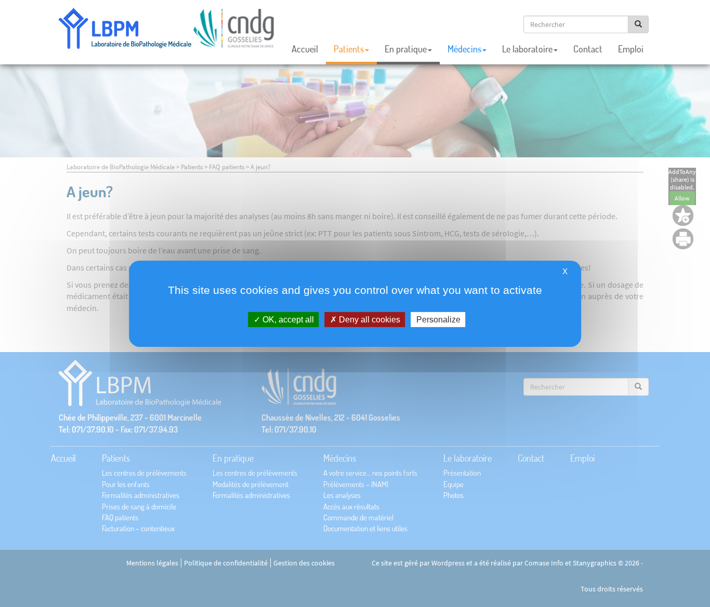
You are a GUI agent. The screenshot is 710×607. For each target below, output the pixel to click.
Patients (349, 49)
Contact (587, 49)
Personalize (438, 319)
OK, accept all (287, 319)
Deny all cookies (368, 319)
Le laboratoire (527, 49)
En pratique (406, 49)
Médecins (464, 49)
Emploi (630, 49)
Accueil (305, 49)
